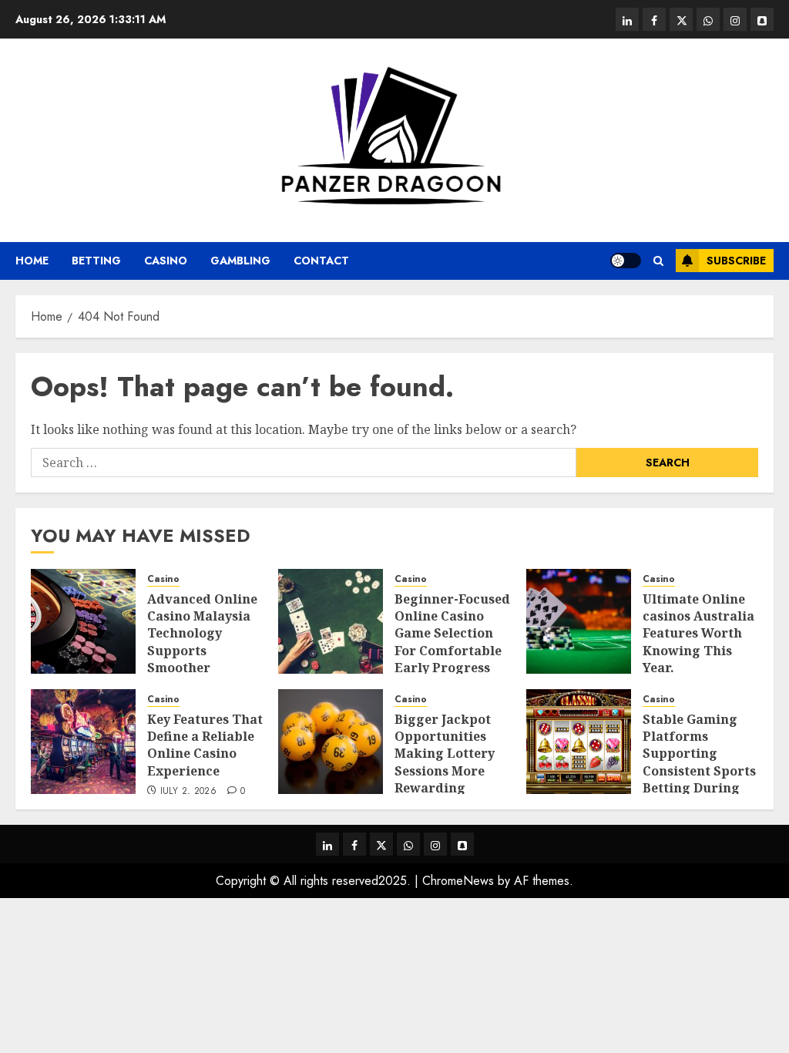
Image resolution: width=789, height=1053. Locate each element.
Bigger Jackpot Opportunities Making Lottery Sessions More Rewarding (444, 754)
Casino (165, 260)
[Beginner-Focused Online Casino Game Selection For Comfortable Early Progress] (330, 621)
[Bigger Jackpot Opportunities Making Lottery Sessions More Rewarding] (330, 741)
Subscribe (736, 260)
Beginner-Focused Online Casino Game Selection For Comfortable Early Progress (452, 633)
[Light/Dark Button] (625, 260)
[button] (658, 261)
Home (32, 260)
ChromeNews (458, 881)
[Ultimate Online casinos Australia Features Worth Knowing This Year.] (578, 621)
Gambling (240, 260)
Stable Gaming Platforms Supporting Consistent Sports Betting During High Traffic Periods (699, 771)
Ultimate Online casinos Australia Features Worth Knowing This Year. (698, 633)
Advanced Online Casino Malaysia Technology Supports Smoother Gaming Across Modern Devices (202, 650)
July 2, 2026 (188, 792)
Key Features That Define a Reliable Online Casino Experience (205, 745)
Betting (96, 260)
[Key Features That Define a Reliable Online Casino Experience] (83, 741)
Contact (321, 260)
